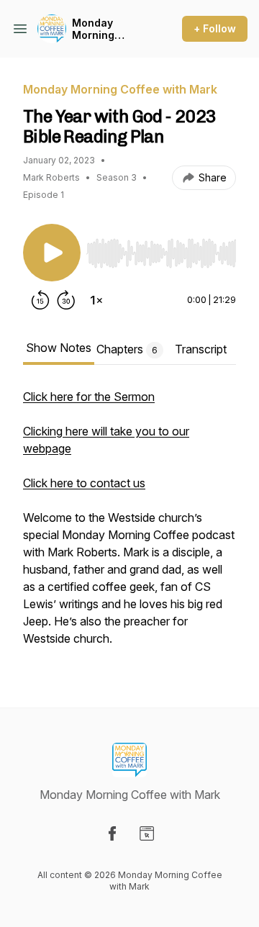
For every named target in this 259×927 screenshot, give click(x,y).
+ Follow (215, 28)
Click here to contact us (84, 483)
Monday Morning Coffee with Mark (102, 29)
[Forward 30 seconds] (66, 300)
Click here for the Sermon (89, 396)
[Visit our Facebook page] (112, 833)
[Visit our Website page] (147, 833)
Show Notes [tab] (58, 347)
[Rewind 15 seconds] (40, 300)
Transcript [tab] (201, 349)
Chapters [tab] (127, 349)
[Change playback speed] (96, 300)
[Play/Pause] (52, 252)
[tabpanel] (129, 524)
